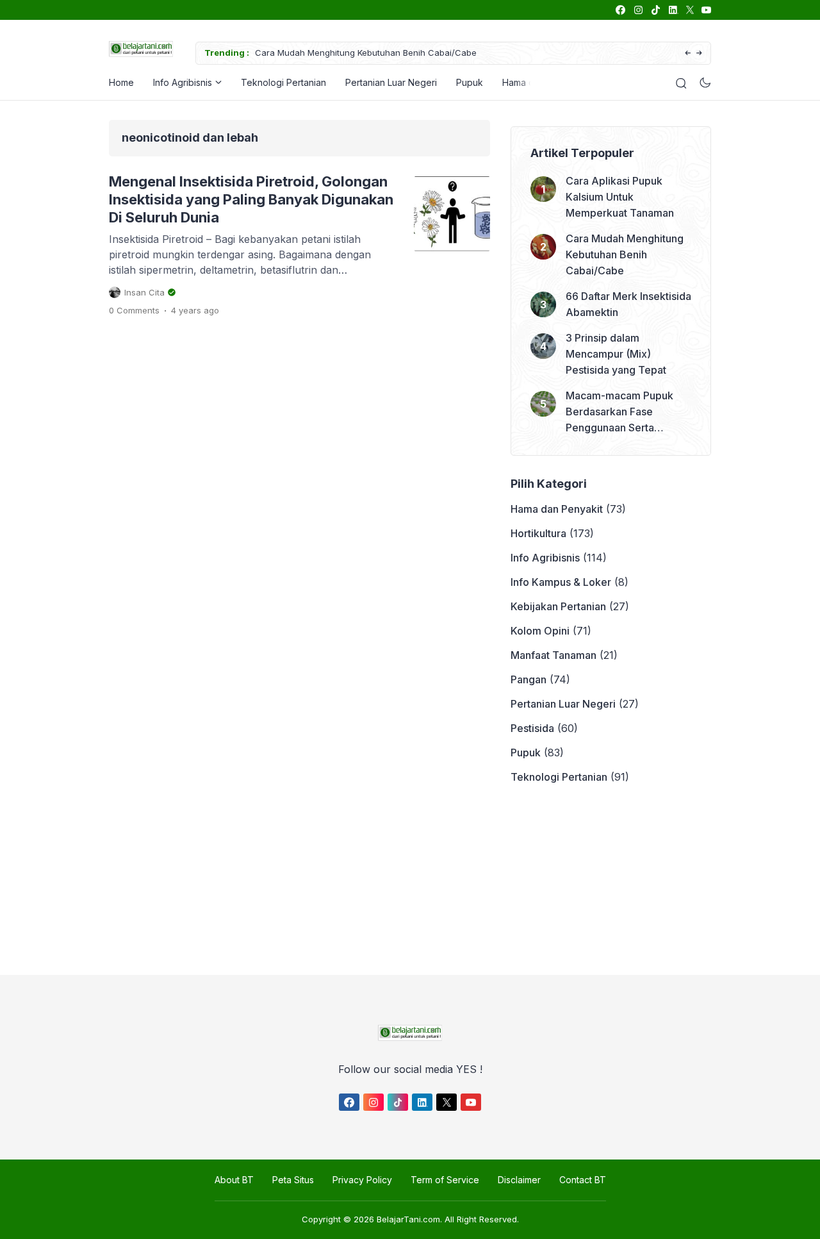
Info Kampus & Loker (561, 582)
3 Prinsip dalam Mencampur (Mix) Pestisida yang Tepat (616, 353)
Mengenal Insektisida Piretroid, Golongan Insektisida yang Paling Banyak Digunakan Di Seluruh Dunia (251, 199)
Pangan (528, 679)
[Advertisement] (407, 880)
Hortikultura (538, 533)
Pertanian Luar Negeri (391, 82)
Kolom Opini (540, 630)
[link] (620, 10)
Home (121, 82)
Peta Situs (293, 1179)
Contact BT (582, 1179)
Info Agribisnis (182, 82)
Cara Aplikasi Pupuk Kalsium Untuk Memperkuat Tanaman (620, 196)
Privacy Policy (362, 1179)
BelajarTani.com (408, 1219)
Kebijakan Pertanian (558, 606)
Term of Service (445, 1179)
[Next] (699, 53)
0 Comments (134, 310)
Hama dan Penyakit (557, 509)
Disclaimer (519, 1179)
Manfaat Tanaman (553, 655)
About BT (234, 1179)
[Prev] (688, 53)
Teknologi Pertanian (283, 82)
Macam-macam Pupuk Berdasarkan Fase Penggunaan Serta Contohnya (619, 412)
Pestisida (532, 728)
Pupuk (469, 82)
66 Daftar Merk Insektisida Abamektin (628, 304)
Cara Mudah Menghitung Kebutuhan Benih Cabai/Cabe (366, 52)
